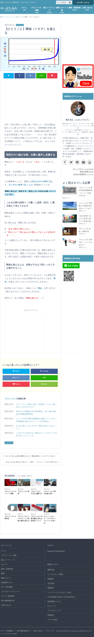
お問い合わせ (84, 2)
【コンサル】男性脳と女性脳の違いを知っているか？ (85, 205)
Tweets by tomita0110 (56, 551)
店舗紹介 (50, 579)
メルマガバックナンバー (10, 591)
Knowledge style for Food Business (61, 597)
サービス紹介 (52, 619)
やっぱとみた (73, 631)
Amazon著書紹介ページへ (83, 174)
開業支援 (50, 570)
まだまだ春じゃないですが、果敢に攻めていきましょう (35, 427)
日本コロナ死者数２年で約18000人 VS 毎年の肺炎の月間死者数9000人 (36, 412)
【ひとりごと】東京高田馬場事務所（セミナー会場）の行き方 (85, 191)
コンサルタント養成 (55, 574)
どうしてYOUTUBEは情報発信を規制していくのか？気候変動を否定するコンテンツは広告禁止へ (36, 419)
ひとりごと (10, 398)
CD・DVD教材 (7, 587)
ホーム (24, 8)
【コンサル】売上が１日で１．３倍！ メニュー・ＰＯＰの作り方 (31, 462)
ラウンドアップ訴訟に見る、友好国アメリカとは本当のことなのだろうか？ (35, 405)
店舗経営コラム (7, 582)
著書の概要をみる (87, 171)
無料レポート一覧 (62, 9)
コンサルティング (54, 610)
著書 (2, 573)
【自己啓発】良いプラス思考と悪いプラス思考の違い (85, 218)
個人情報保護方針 (8, 600)
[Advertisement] (30, 103)
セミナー (4, 564)
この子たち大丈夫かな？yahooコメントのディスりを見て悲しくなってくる (36, 434)
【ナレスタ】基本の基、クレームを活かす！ (85, 242)
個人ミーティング (49, 9)
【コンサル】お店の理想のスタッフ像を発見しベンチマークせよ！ (30, 456)
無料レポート (6, 578)
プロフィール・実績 (37, 9)
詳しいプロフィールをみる (83, 169)
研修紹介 (50, 615)
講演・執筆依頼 (75, 8)
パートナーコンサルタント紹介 (59, 592)
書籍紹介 (50, 588)
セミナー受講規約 (8, 596)
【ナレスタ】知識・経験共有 (85, 230)
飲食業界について (54, 601)
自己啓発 (50, 583)
